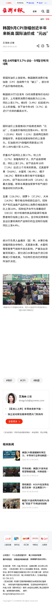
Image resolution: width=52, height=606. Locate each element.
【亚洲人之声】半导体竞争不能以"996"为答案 (24, 408)
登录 (35, 11)
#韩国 (36, 380)
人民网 (44, 544)
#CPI (22, 380)
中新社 (35, 544)
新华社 (16, 544)
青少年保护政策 (35, 555)
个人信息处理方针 (19, 555)
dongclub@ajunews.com (13, 593)
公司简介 (6, 555)
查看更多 (12, 421)
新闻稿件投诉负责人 (38, 559)
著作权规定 (7, 559)
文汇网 (26, 544)
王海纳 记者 (8, 43)
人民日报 (7, 544)
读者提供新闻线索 (21, 559)
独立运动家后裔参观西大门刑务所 (25, 414)
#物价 (9, 380)
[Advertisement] (26, 348)
